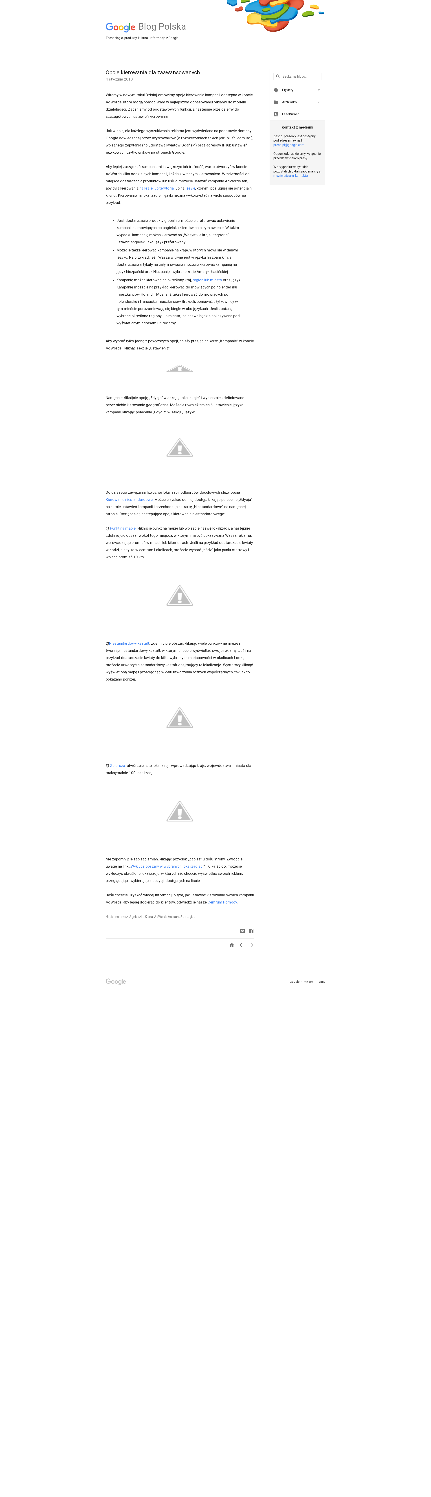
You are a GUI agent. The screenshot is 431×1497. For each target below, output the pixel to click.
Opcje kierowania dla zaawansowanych (153, 72)
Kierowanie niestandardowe (129, 499)
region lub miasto (207, 280)
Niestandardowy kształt (129, 643)
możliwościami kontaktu (290, 175)
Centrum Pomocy (222, 902)
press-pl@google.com (288, 145)
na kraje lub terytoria (156, 188)
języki (190, 188)
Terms (321, 981)
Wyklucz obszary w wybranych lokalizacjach (167, 866)
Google (295, 981)
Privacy (309, 981)
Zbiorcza (117, 765)
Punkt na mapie (123, 528)
